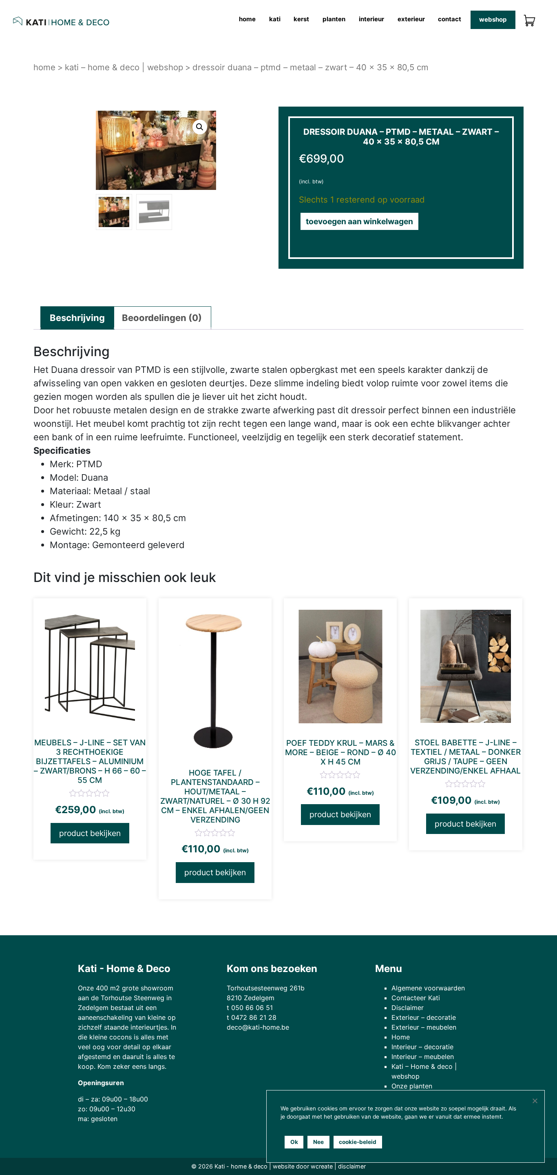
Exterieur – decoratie (423, 1017)
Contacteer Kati (415, 998)
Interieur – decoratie (422, 1047)
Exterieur (411, 19)
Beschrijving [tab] (77, 317)
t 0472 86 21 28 (251, 1017)
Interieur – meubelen (422, 1056)
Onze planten (411, 1086)
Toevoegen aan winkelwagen (359, 221)
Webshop (493, 19)
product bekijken (90, 833)
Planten (334, 19)
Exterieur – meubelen (423, 1027)
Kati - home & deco (240, 1166)
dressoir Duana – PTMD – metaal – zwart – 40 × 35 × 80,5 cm (310, 67)
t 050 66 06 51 (250, 1007)
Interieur (371, 19)
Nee (318, 1142)
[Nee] (534, 1101)
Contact (449, 19)
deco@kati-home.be (258, 1027)
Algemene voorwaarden (428, 988)
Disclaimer (407, 1007)
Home (247, 19)
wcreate (322, 1166)
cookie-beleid (357, 1142)
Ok (294, 1142)
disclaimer (352, 1166)
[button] (199, 127)
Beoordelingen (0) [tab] (162, 317)
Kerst (301, 19)
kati (275, 19)
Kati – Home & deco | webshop (124, 67)
